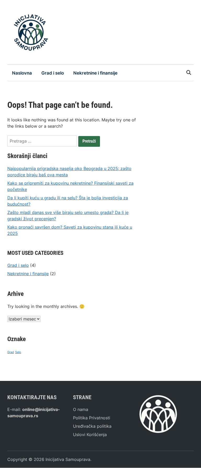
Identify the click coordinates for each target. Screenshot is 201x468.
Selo (18, 352)
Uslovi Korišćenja (90, 434)
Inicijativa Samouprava (68, 459)
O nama (80, 409)
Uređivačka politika (92, 426)
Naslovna (22, 73)
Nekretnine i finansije (95, 73)
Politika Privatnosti (91, 417)
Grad (10, 352)
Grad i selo (52, 73)
